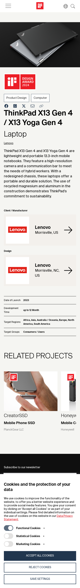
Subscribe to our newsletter (22, 467)
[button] (64, 6)
